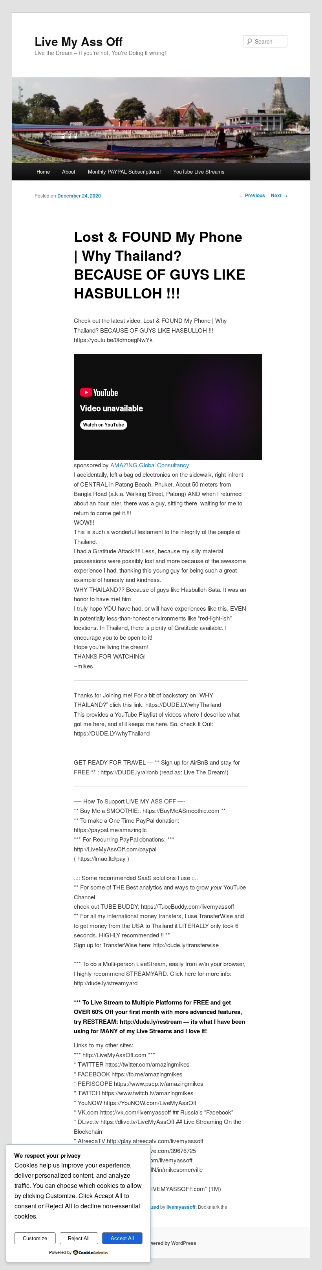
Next (279, 195)
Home (43, 171)
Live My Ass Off (79, 41)
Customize (35, 1238)
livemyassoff (181, 1206)
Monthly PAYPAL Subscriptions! (124, 171)
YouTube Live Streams (199, 171)
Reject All (79, 1238)
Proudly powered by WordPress (161, 1242)
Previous (252, 195)
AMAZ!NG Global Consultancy (149, 465)
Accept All (122, 1238)
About (68, 171)
